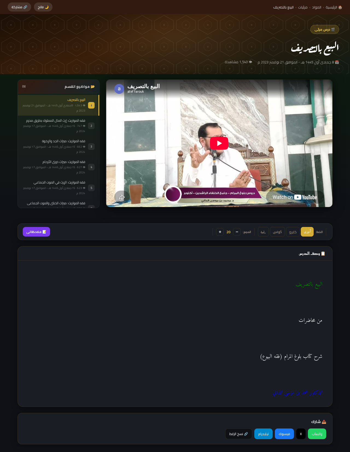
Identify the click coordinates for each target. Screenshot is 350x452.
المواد (316, 7)
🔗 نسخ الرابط (238, 434)
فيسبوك (284, 434)
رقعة (263, 231)
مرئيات (303, 7)
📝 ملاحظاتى (36, 232)
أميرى (307, 232)
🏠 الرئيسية (334, 7)
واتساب (317, 434)
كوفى (277, 231)
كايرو (293, 232)
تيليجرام (263, 434)
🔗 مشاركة (19, 7)
